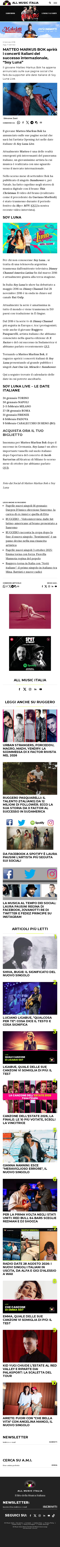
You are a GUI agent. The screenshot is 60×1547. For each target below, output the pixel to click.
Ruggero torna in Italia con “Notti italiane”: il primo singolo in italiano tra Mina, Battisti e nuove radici (31, 567)
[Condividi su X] (27, 122)
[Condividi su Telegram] (31, 122)
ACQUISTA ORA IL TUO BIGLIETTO (23, 433)
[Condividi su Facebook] (23, 122)
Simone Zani (10, 118)
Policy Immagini (29, 1524)
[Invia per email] (40, 122)
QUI (34, 205)
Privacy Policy (49, 1523)
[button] (36, 122)
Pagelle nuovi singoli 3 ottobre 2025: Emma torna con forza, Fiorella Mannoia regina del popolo (29, 554)
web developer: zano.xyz (30, 1528)
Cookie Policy (16, 1524)
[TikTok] (53, 1515)
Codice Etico (38, 1523)
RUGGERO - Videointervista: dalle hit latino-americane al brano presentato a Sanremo (31, 523)
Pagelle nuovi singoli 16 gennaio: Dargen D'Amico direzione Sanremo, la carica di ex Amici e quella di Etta (31, 510)
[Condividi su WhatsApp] (18, 122)
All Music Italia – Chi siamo (13, 1523)
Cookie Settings (43, 1524)
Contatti (28, 1523)
